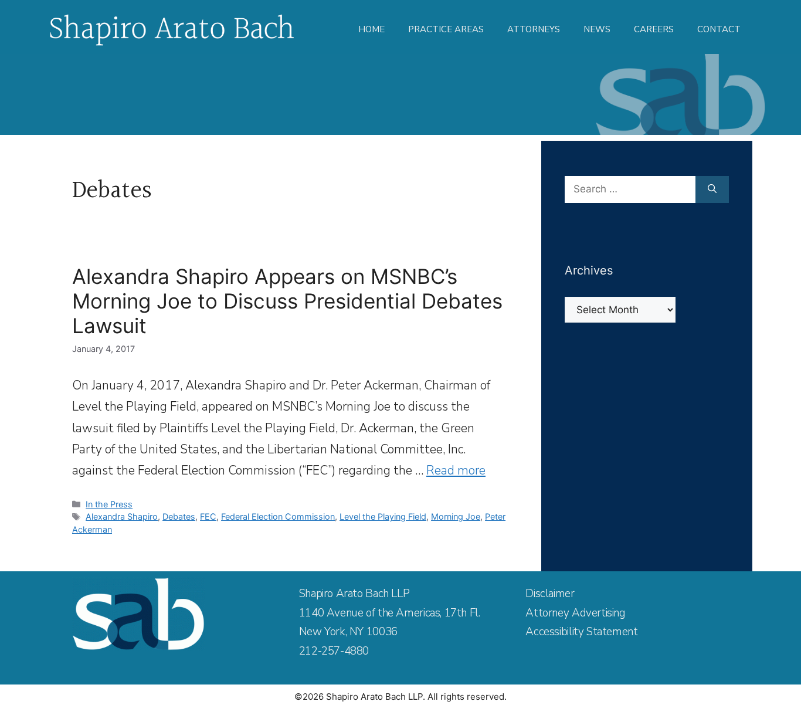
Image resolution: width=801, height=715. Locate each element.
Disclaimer (549, 593)
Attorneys (533, 29)
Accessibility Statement (581, 631)
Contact (719, 29)
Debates (178, 516)
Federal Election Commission (278, 516)
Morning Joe (455, 516)
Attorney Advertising (575, 613)
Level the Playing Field (383, 516)
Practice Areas (446, 29)
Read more (456, 470)
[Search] (712, 189)
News (596, 29)
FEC (208, 516)
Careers (654, 29)
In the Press (109, 504)
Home (371, 29)
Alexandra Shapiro (122, 516)
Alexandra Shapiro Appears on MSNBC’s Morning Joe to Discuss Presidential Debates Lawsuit (287, 301)
